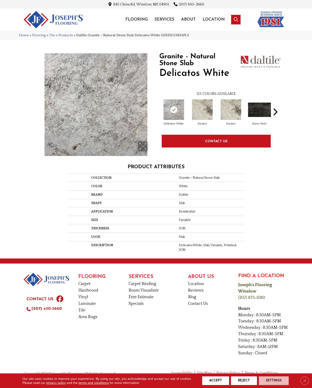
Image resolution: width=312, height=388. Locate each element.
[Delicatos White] (173, 109)
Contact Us (216, 141)
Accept (215, 380)
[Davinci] (202, 109)
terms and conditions (94, 383)
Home (24, 35)
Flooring (39, 35)
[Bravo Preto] (259, 109)
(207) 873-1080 (251, 297)
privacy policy (56, 383)
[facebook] (60, 299)
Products (65, 35)
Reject (244, 380)
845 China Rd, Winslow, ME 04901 (141, 4)
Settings (274, 380)
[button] (236, 19)
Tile (52, 35)
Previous (157, 105)
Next (275, 105)
